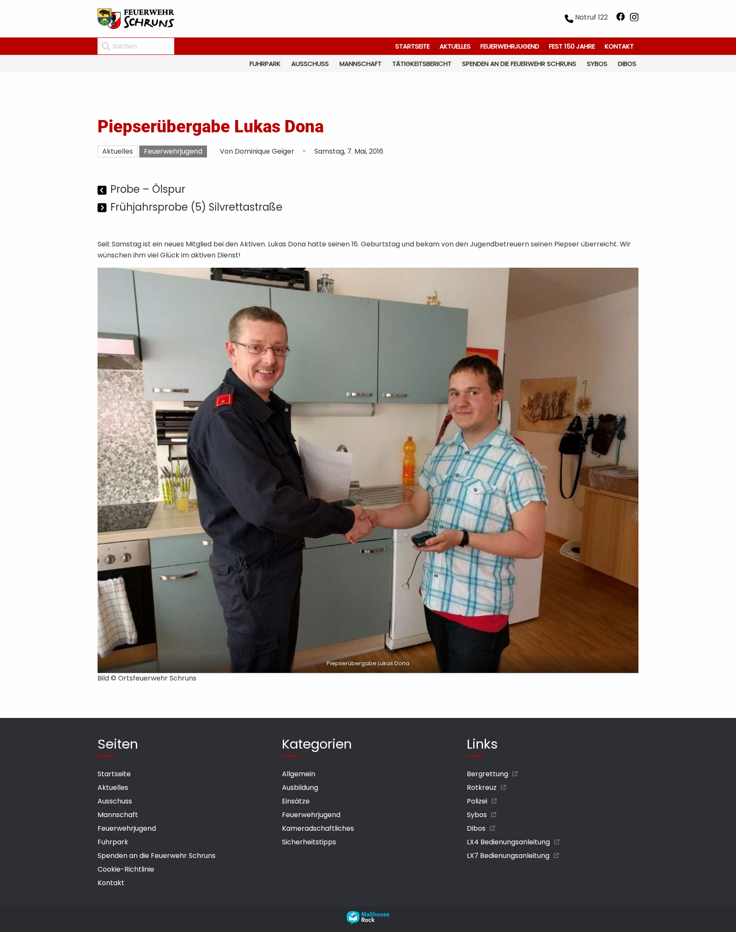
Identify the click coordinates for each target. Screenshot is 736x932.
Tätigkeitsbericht (421, 63)
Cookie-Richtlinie (126, 869)
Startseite (412, 46)
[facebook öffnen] (620, 18)
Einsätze (296, 801)
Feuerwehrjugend (509, 46)
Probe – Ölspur (147, 189)
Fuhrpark (265, 63)
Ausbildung (300, 787)
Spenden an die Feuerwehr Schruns (519, 63)
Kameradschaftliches (318, 828)
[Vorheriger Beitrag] (103, 190)
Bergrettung (487, 774)
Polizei (477, 801)
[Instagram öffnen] (634, 18)
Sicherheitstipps (309, 842)
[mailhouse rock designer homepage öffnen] (368, 922)
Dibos (627, 63)
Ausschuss (310, 63)
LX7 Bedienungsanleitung (508, 856)
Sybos (597, 63)
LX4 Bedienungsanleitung (508, 842)
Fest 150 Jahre (572, 46)
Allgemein (298, 774)
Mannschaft (360, 63)
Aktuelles (455, 46)
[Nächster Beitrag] (103, 208)
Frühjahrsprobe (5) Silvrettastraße (196, 207)
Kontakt (619, 46)
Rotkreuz (482, 787)
